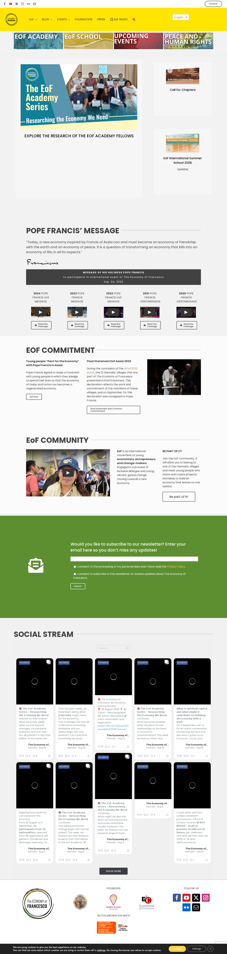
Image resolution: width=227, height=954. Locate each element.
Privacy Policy (176, 566)
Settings (196, 948)
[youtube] (10, 3)
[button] (180, 17)
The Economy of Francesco (39, 744)
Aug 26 (42, 747)
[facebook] (4, 3)
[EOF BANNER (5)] (38, 34)
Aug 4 (160, 806)
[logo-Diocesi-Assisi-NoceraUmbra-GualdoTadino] (80, 895)
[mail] (34, 3)
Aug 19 (160, 747)
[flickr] (28, 3)
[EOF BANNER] (188, 34)
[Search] (134, 19)
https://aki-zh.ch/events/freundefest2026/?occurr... (113, 727)
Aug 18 (200, 747)
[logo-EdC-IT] (146, 895)
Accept (177, 948)
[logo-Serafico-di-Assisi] (113, 895)
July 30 (200, 851)
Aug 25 (82, 747)
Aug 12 (121, 842)
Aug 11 (42, 851)
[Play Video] (40, 312)
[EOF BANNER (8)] (88, 34)
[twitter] (16, 3)
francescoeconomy (33, 747)
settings (101, 950)
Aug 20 (121, 738)
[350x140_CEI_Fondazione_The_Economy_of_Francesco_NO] (113, 922)
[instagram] (22, 3)
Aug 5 (81, 851)
